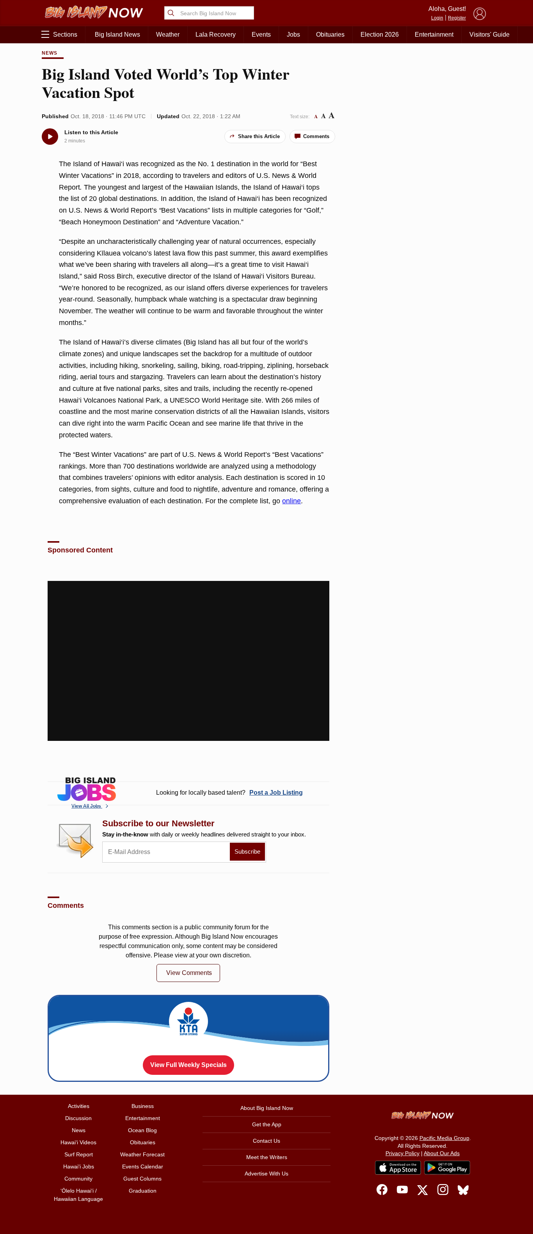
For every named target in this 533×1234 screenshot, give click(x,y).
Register (457, 18)
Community (78, 1178)
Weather (167, 34)
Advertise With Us (266, 1173)
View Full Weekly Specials (188, 1065)
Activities (78, 1106)
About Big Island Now (266, 1108)
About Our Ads (442, 1153)
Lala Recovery (215, 34)
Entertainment (434, 34)
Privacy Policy (402, 1153)
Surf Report (78, 1154)
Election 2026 (380, 34)
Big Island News (117, 34)
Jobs (293, 34)
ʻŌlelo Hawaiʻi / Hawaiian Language (78, 1195)
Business (142, 1106)
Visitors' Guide (489, 34)
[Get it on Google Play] (447, 1168)
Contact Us (266, 1141)
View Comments (189, 972)
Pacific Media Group (444, 1138)
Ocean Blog (142, 1130)
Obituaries (330, 34)
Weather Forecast (142, 1154)
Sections (65, 34)
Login (437, 18)
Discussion (78, 1118)
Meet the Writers (266, 1157)
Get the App (266, 1124)
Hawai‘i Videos (78, 1142)
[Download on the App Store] (398, 1167)
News (49, 53)
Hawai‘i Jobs (78, 1166)
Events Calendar (142, 1166)
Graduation (142, 1191)
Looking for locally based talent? (229, 792)
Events (261, 34)
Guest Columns (142, 1178)
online (291, 501)
